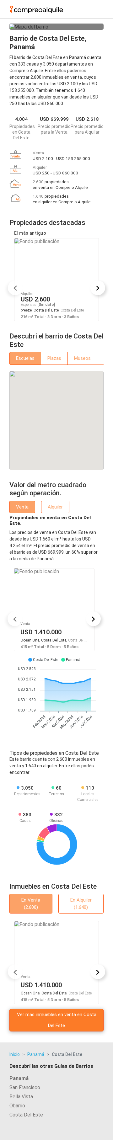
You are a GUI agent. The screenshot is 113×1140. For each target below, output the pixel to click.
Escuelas (25, 358)
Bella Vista (21, 1097)
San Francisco (24, 1087)
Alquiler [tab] (55, 507)
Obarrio (17, 1106)
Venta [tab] (22, 507)
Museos (82, 358)
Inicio (14, 1054)
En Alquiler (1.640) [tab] (81, 903)
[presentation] (15, 287)
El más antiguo (30, 233)
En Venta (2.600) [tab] (30, 903)
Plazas (54, 358)
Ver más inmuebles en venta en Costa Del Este (56, 1020)
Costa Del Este (26, 1115)
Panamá (35, 1054)
